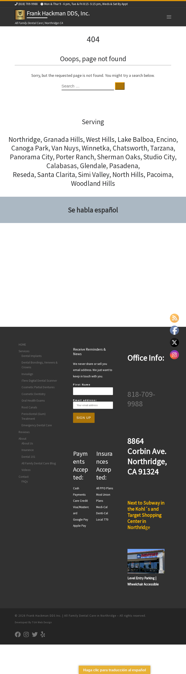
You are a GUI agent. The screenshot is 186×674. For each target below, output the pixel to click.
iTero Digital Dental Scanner (39, 381)
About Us (27, 443)
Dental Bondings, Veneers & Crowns (40, 365)
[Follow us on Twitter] (35, 634)
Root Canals (29, 407)
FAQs (25, 481)
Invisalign (27, 374)
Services (24, 351)
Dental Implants (32, 356)
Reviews (24, 432)
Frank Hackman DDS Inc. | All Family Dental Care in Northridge (71, 616)
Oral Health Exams (33, 400)
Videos (26, 470)
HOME (22, 345)
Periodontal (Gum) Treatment (34, 416)
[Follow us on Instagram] (26, 634)
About (22, 439)
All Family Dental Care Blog (39, 463)
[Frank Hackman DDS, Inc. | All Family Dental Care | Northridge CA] (20, 14)
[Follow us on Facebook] (18, 634)
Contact (24, 477)
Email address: (85, 400)
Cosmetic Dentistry (33, 394)
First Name (82, 384)
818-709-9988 (141, 398)
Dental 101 (28, 457)
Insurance (28, 450)
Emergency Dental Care (37, 425)
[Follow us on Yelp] (43, 634)
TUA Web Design (42, 622)
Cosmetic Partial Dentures (38, 387)
